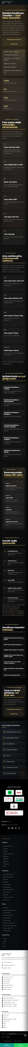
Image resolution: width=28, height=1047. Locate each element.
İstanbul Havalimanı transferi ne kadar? (14, 638)
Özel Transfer (7, 981)
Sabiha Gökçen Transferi (13, 738)
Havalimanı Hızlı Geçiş (12, 767)
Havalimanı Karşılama (12, 749)
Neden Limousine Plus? (8, 853)
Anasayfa (5, 938)
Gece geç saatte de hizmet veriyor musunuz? (12, 662)
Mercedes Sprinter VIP (8, 928)
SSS (5, 1025)
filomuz (15, 362)
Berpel (8, 1036)
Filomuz (8, 755)
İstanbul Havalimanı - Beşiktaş (10, 1004)
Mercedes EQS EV (7, 917)
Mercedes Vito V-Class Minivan (9, 925)
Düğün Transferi (7, 989)
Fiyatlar (4, 941)
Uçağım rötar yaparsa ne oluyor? (14, 649)
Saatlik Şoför (6, 882)
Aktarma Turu (6, 899)
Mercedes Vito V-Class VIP (9, 923)
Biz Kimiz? (5, 851)
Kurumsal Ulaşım (6, 887)
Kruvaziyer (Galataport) (8, 889)
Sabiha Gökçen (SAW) (8, 876)
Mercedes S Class (7, 912)
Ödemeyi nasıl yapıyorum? (12, 675)
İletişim (4, 946)
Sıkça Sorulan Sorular (8, 846)
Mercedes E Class (7, 920)
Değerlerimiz (6, 856)
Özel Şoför (5, 879)
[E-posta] (25, 1035)
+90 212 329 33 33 (8, 962)
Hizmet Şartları (19, 1041)
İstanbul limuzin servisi (17, 615)
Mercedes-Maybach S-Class (9, 910)
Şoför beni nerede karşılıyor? (13, 644)
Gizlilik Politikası (9, 1041)
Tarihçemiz (5, 848)
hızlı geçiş (19, 613)
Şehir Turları (5, 894)
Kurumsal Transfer (8, 987)
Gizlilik (4, 866)
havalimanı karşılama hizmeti (10, 611)
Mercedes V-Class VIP (8, 915)
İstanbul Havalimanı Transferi (14, 732)
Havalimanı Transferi (8, 977)
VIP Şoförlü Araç (11, 743)
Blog (4, 943)
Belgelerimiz (5, 861)
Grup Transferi (6, 892)
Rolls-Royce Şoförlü (11, 773)
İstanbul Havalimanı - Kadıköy (10, 1006)
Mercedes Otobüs (7, 930)
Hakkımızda (5, 842)
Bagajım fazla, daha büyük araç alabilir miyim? (13, 655)
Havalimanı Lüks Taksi (8, 897)
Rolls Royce (5, 907)
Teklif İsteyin (14, 44)
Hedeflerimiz (5, 858)
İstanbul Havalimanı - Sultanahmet (11, 1000)
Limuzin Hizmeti (7, 979)
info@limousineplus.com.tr (9, 965)
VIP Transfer (6, 983)
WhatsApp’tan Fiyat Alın (14, 39)
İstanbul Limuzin (10, 761)
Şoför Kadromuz (6, 863)
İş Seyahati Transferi (8, 985)
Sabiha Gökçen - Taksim (9, 1002)
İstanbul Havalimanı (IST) (8, 874)
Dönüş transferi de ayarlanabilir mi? (13, 669)
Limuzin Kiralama (7, 884)
